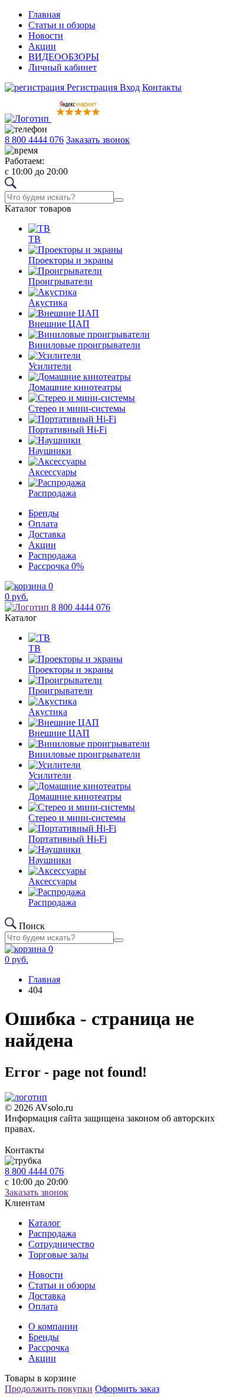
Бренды (43, 513)
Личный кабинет (62, 67)
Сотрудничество (61, 1244)
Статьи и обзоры (62, 25)
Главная (44, 14)
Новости (45, 36)
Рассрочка (56, 566)
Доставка (46, 534)
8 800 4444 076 (34, 140)
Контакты (162, 87)
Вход (130, 87)
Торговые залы (58, 1255)
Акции (42, 46)
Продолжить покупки (49, 1389)
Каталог (44, 1223)
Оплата (43, 524)
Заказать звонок (98, 140)
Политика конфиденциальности (51, 1140)
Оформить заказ (127, 1389)
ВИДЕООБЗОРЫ (63, 57)
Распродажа (52, 555)
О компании (53, 1326)
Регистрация (92, 87)
